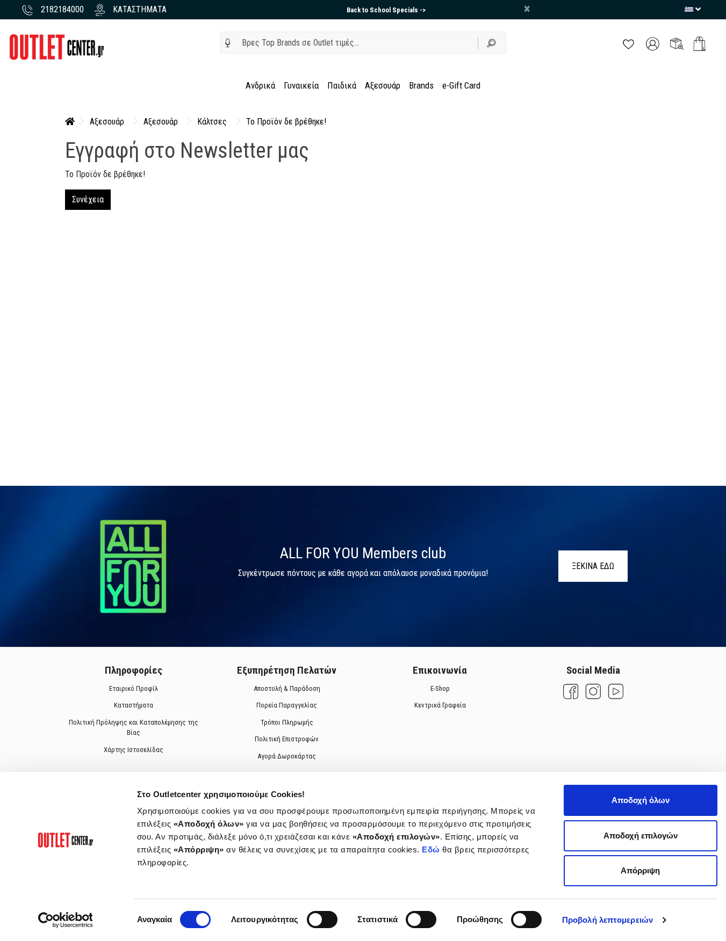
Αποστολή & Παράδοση (286, 688)
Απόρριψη (640, 870)
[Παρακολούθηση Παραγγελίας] (677, 43)
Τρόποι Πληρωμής (286, 722)
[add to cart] (699, 43)
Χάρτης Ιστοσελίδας (133, 750)
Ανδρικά (260, 85)
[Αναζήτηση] (492, 43)
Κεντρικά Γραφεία (439, 705)
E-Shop (439, 688)
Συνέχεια (88, 199)
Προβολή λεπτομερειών (607, 919)
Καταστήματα (133, 705)
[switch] (322, 919)
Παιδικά (341, 85)
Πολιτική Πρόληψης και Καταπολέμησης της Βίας (133, 727)
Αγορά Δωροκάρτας (286, 756)
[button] (227, 43)
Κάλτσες (212, 121)
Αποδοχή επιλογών (640, 835)
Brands (421, 85)
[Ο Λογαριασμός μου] (652, 43)
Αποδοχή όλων (641, 800)
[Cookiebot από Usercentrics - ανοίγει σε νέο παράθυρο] (65, 920)
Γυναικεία (301, 85)
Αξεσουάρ (382, 85)
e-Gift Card (461, 85)
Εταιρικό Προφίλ (133, 688)
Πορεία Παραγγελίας (286, 705)
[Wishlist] (628, 43)
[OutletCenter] (56, 46)
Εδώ (432, 849)
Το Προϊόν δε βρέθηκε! (286, 121)
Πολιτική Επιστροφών (287, 739)
